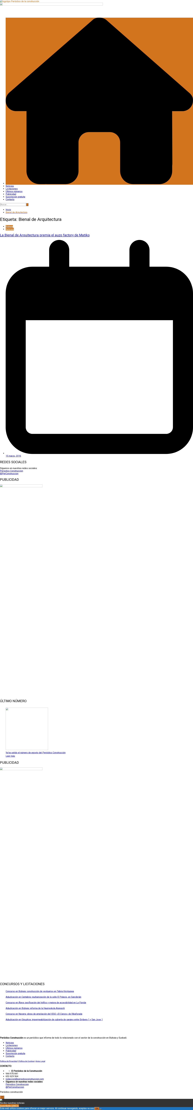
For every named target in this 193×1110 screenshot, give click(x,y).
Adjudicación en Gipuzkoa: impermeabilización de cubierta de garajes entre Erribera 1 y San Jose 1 (54, 1019)
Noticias (10, 186)
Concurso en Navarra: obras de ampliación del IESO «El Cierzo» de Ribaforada (44, 1014)
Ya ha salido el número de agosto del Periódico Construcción (36, 752)
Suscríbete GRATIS (9, 1105)
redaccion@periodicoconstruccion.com (25, 1079)
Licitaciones (12, 188)
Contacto (10, 199)
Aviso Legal (40, 1061)
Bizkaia (9, 226)
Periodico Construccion (11, 471)
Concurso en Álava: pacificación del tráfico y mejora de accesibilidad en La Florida (46, 1002)
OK (97, 1108)
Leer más (10, 756)
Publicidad (11, 194)
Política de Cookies (26, 1061)
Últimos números (14, 191)
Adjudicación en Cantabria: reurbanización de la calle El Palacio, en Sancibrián (43, 997)
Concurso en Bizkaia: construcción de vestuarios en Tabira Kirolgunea (40, 991)
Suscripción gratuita (15, 196)
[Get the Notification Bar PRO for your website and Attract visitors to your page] (1, 1100)
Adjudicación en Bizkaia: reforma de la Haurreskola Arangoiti (35, 1008)
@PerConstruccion (9, 473)
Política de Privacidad (8, 1061)
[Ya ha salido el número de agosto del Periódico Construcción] (27, 729)
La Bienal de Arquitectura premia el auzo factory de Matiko (45, 235)
